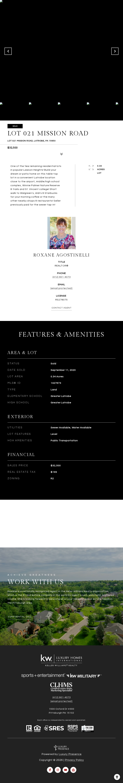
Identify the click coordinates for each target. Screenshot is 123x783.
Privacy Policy (74, 760)
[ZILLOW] (73, 770)
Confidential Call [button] (20, 617)
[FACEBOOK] (50, 770)
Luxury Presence (70, 754)
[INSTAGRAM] (58, 770)
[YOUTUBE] (66, 770)
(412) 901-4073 (61, 277)
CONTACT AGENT (62, 308)
